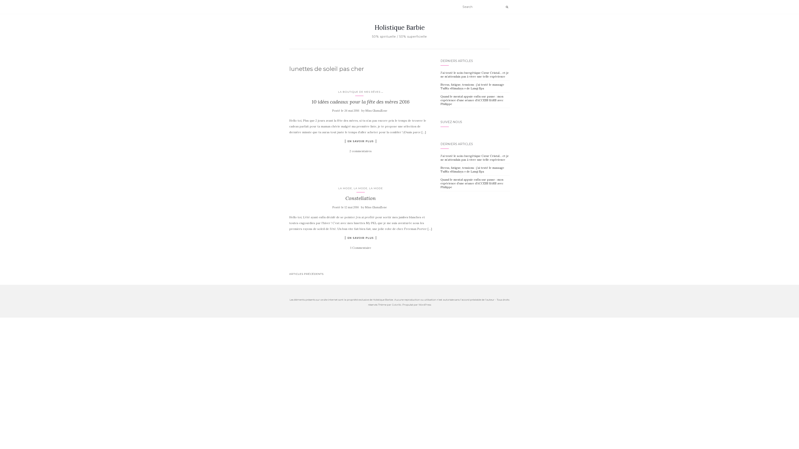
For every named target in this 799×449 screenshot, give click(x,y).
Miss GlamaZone (376, 110)
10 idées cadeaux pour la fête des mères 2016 (360, 102)
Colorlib (396, 304)
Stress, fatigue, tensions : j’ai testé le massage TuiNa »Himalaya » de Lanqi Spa (472, 86)
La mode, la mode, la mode (360, 188)
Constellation (360, 198)
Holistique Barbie (400, 27)
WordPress (424, 304)
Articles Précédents (306, 273)
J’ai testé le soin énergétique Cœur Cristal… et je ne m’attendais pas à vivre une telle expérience (474, 74)
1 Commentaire (360, 248)
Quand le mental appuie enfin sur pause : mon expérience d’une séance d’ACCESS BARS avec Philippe (471, 100)
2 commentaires (361, 151)
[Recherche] (507, 7)
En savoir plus (360, 141)
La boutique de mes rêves (359, 91)
